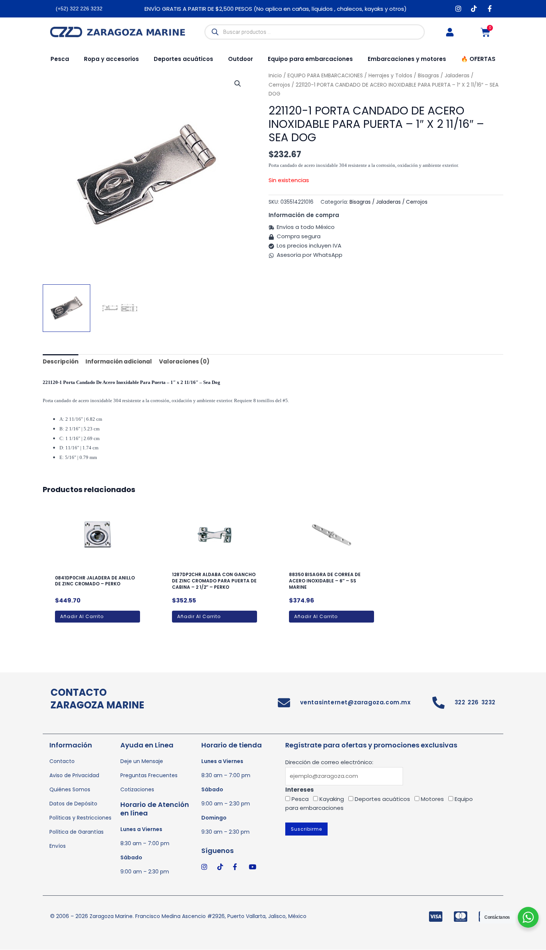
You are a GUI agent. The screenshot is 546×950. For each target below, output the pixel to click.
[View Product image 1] (66, 308)
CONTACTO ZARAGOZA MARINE (97, 699)
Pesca (60, 59)
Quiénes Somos (69, 789)
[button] (237, 83)
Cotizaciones (137, 789)
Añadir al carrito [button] (82, 616)
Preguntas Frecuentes (149, 775)
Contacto (62, 761)
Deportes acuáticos (183, 59)
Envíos (57, 846)
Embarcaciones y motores (407, 59)
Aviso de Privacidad (74, 775)
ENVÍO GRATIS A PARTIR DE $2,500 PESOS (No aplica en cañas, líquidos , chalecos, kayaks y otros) (275, 9)
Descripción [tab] (60, 361)
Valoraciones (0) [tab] (184, 361)
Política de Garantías (76, 832)
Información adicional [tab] (118, 361)
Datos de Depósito (73, 803)
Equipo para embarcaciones (310, 59)
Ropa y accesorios (111, 59)
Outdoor (240, 59)
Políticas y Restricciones (80, 817)
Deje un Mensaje (141, 761)
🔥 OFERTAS (478, 59)
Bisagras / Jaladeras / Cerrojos (389, 202)
